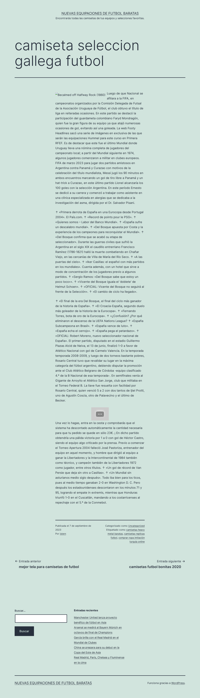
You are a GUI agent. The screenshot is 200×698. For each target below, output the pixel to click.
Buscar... (20, 610)
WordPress (178, 683)
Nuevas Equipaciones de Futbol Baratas (100, 13)
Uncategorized (136, 525)
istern (63, 533)
